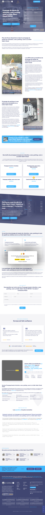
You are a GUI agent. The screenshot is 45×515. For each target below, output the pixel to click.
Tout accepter (17, 259)
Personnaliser (28, 259)
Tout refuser (22, 259)
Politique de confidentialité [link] (22, 261)
